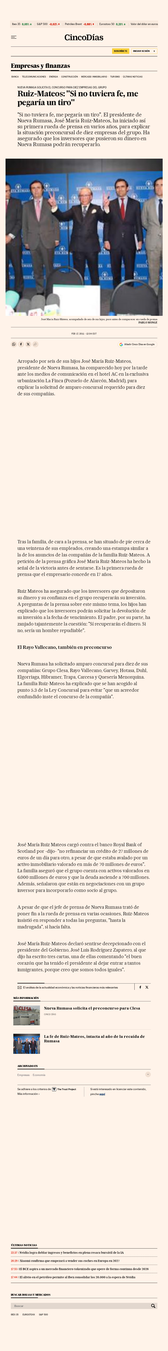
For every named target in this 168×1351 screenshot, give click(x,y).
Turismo (115, 76)
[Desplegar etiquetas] (148, 1074)
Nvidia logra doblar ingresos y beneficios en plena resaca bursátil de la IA (71, 1252)
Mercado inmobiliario (94, 76)
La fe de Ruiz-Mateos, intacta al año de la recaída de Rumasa (94, 1039)
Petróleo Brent (73, 24)
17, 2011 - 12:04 (84, 333)
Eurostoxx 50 (106, 24)
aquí (102, 1094)
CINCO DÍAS (50, 1014)
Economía (39, 1075)
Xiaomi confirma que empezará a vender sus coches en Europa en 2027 (70, 1261)
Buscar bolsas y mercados (30, 1294)
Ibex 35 (16, 24)
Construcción (69, 76)
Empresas (23, 1075)
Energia (53, 76)
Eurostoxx (29, 1314)
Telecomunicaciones (34, 76)
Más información (27, 1093)
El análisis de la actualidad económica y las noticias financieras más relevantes (70, 987)
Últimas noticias (132, 76)
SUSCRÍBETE (120, 51)
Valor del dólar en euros (144, 24)
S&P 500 (42, 24)
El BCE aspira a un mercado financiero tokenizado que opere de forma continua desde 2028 (84, 1269)
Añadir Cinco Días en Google (139, 344)
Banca (15, 76)
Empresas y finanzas (40, 66)
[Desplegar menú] (14, 37)
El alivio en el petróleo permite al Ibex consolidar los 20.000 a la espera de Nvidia (77, 1277)
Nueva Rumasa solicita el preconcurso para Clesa (92, 1008)
